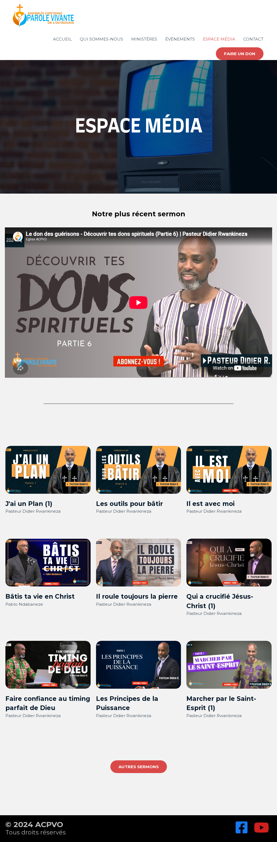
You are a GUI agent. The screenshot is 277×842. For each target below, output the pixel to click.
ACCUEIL (62, 39)
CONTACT (253, 39)
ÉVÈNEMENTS (180, 39)
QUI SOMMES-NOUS (101, 39)
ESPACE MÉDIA (219, 39)
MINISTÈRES (144, 39)
